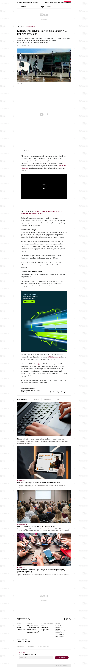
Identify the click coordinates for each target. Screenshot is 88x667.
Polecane (36, 399)
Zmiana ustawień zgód (33, 627)
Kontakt (19, 627)
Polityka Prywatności (32, 625)
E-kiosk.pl (58, 625)
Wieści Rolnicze (60, 634)
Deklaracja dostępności (33, 632)
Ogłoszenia (45, 627)
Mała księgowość (60, 631)
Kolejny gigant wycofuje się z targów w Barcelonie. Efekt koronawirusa (41, 212)
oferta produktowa (43, 646)
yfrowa (48, 7)
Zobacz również (22, 399)
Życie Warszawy (60, 636)
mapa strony (20, 646)
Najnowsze (47, 399)
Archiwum (44, 631)
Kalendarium (31, 646)
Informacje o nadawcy (33, 631)
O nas (18, 625)
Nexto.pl (58, 629)
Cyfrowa (22, 26)
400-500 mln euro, (53, 357)
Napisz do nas (21, 629)
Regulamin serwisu (32, 629)
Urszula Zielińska (26, 151)
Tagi (57, 399)
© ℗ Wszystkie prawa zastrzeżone (30, 390)
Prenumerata (45, 629)
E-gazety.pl (59, 627)
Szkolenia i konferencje (23, 641)
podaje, (37, 364)
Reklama (44, 625)
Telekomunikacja (30, 26)
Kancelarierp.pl (60, 632)
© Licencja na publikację (28, 388)
